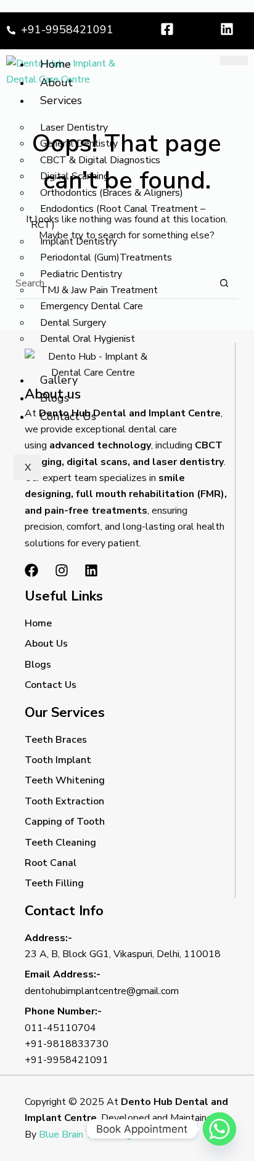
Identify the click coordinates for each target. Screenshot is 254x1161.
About (56, 82)
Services (61, 100)
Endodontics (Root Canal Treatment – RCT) (118, 217)
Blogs (54, 397)
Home (55, 64)
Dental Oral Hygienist (87, 339)
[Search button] (224, 283)
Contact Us (68, 416)
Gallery (59, 380)
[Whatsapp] (219, 1129)
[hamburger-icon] (234, 60)
